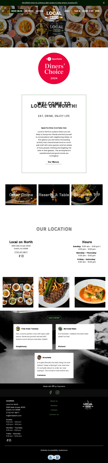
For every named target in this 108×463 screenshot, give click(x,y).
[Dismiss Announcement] (103, 2)
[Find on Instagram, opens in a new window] (22, 257)
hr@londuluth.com (13, 416)
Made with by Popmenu (33, 386)
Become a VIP (87, 11)
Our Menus (29, 11)
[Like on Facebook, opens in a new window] (19, 257)
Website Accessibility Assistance (54, 450)
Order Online (16, 11)
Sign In (77, 11)
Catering (39, 11)
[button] (98, 11)
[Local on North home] (54, 14)
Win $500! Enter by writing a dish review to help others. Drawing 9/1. (50, 3)
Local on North (88, 404)
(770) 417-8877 (12, 413)
